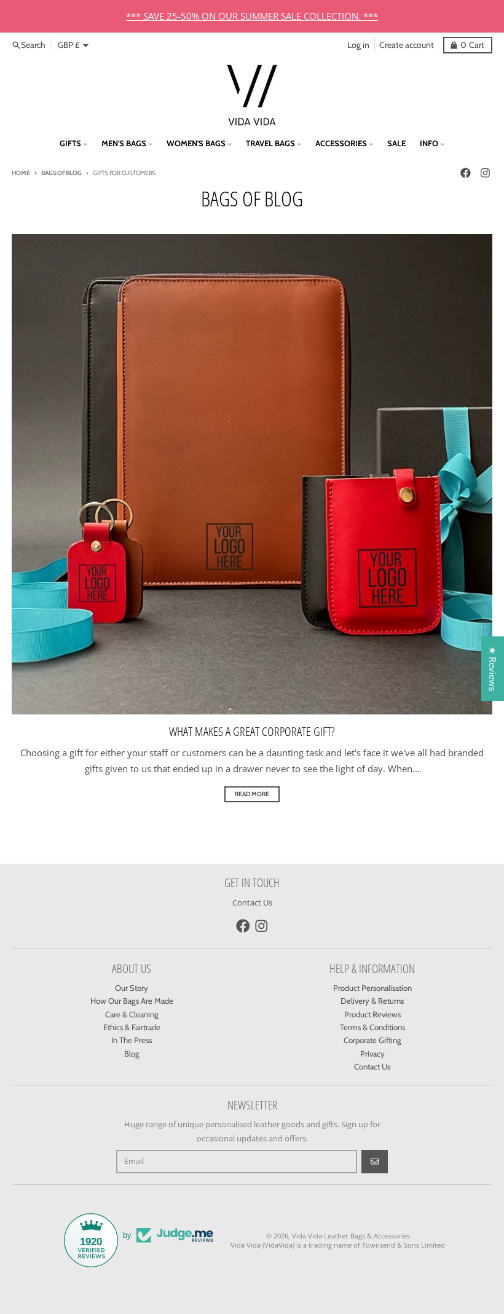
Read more (252, 794)
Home (21, 173)
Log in (358, 44)
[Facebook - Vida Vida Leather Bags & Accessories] (465, 172)
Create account (406, 44)
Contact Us (252, 902)
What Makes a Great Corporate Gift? (252, 731)
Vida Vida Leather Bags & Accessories (351, 1235)
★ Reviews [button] (493, 668)
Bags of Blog (61, 173)
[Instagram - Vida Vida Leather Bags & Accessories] (485, 172)
